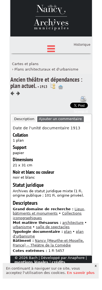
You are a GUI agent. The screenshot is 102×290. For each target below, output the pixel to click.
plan (68, 232)
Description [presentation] (24, 119)
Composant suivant (18, 93)
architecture (73, 223)
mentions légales (31, 262)
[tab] (24, 119)
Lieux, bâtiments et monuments (49, 211)
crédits (58, 262)
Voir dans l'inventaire (52, 86)
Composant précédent (12, 93)
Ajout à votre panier (60, 87)
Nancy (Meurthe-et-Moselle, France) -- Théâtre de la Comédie (48, 243)
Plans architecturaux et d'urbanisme (46, 69)
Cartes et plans (25, 64)
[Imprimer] (83, 99)
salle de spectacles (53, 227)
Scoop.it (81, 111)
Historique (82, 45)
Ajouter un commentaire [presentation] (60, 119)
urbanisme (22, 227)
